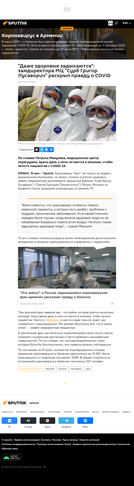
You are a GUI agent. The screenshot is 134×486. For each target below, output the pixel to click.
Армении (52, 320)
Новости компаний (89, 439)
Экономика (37, 411)
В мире (68, 411)
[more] (112, 303)
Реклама (56, 439)
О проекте (7, 439)
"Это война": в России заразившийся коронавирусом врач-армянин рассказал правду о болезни (64, 295)
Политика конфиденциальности (18, 444)
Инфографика (110, 411)
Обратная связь (10, 448)
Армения (63, 369)
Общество (50, 369)
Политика (54, 411)
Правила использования (27, 439)
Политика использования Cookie (54, 444)
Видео (126, 411)
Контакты (46, 439)
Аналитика (82, 411)
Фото (95, 411)
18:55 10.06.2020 (27, 81)
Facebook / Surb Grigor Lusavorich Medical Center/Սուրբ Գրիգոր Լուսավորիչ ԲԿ (65, 143)
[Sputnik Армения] (16, 25)
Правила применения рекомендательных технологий (101, 444)
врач (88, 369)
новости (7, 411)
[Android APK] (11, 457)
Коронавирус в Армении (30, 369)
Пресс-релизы (70, 439)
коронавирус (76, 369)
